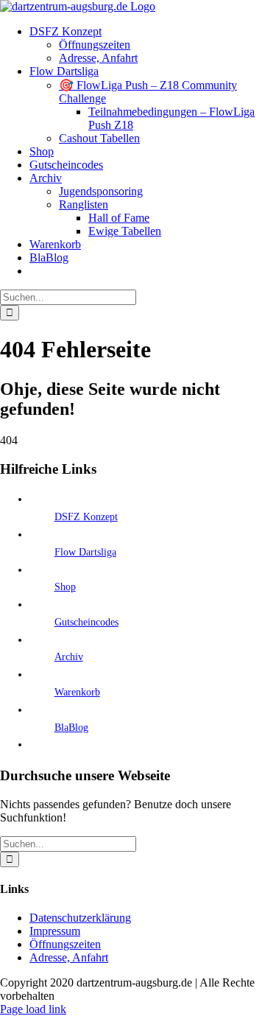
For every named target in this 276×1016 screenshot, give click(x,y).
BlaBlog (71, 727)
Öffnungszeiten (65, 944)
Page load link (33, 1009)
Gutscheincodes (86, 622)
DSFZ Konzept (86, 516)
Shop (65, 586)
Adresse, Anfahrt (68, 957)
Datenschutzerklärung (80, 917)
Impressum (54, 931)
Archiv (68, 656)
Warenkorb (77, 692)
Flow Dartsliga (85, 552)
